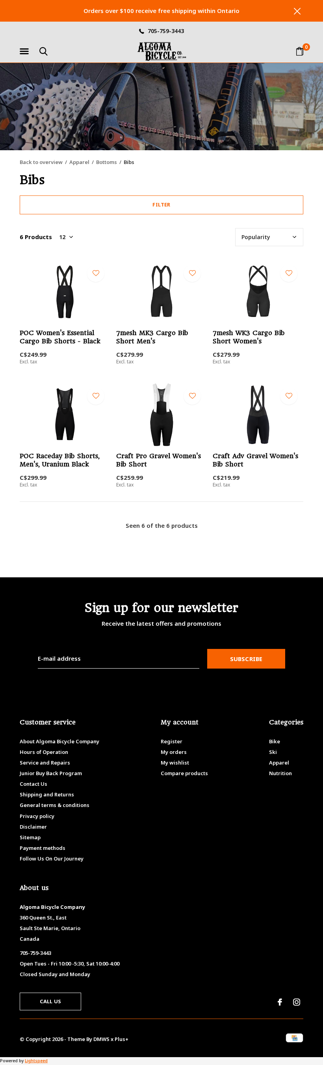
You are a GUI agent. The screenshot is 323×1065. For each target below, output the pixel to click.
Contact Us (33, 783)
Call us (50, 1001)
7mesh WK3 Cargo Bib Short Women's (249, 337)
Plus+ (121, 1039)
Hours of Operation (44, 751)
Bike (274, 741)
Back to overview (41, 162)
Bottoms (106, 162)
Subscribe (246, 659)
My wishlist (175, 762)
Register (171, 741)
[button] (26, 51)
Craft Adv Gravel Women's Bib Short (255, 460)
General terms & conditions (54, 805)
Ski (273, 751)
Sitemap (30, 837)
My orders (174, 751)
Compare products (184, 773)
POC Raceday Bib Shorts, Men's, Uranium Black (60, 460)
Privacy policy (37, 816)
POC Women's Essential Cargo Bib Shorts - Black (60, 337)
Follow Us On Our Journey (52, 858)
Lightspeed (36, 1060)
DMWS (101, 1039)
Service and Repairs (45, 762)
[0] (299, 51)
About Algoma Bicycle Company (59, 741)
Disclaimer (33, 826)
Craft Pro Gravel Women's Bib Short (158, 460)
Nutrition (280, 773)
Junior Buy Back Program (51, 773)
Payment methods (42, 847)
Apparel (79, 162)
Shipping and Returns (47, 794)
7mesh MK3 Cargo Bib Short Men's (152, 337)
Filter (161, 204)
